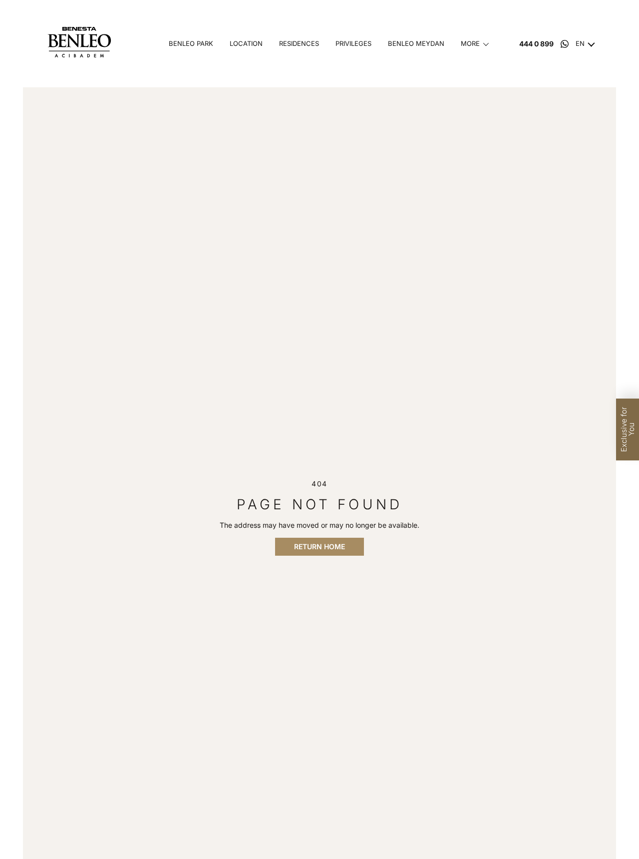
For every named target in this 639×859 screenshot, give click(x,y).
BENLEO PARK (191, 43)
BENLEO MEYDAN (416, 43)
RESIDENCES (299, 43)
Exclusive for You (627, 429)
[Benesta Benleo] (81, 43)
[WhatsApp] (565, 44)
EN (580, 43)
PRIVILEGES (353, 43)
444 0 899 (536, 43)
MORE (470, 43)
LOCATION (246, 43)
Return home (319, 546)
